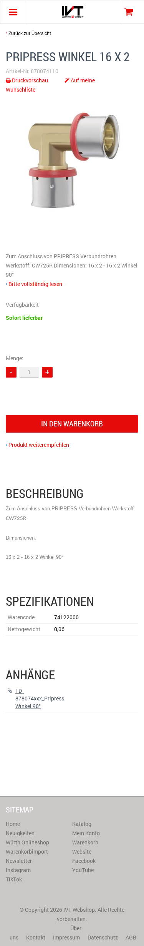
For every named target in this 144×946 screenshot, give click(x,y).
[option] (72, 159)
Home (13, 823)
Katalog (81, 823)
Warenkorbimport (27, 851)
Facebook (84, 860)
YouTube (83, 870)
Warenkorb (85, 842)
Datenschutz (103, 937)
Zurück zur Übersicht (29, 33)
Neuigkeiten (20, 833)
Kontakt (35, 937)
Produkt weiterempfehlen (38, 444)
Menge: (14, 358)
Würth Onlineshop (27, 842)
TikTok (14, 879)
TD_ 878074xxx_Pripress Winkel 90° (39, 698)
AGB (131, 937)
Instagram (18, 870)
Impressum (66, 937)
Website (81, 851)
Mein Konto (86, 833)
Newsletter (19, 860)
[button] (47, 372)
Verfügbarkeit (22, 304)
